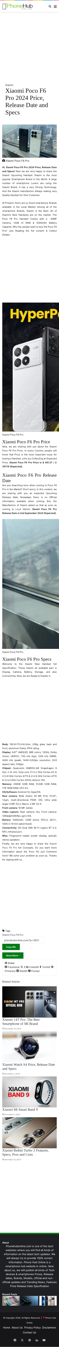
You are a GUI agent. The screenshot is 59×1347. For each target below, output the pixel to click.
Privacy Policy (32, 1327)
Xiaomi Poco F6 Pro (12, 934)
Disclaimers (49, 1327)
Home (6, 1327)
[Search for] (49, 7)
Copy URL (11, 947)
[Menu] (55, 7)
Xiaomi (9, 85)
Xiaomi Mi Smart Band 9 (20, 1109)
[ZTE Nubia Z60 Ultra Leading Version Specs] (48, 1301)
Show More (12, 955)
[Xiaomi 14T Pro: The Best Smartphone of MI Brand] (29, 1001)
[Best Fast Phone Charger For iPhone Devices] (29, 1301)
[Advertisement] (29, 47)
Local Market (22, 509)
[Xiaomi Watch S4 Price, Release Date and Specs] (29, 1046)
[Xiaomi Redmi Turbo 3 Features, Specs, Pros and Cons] (29, 1132)
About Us (17, 1327)
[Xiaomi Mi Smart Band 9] (29, 1091)
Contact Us (29, 1332)
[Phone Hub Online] (17, 6)
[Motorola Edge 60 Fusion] (11, 1301)
